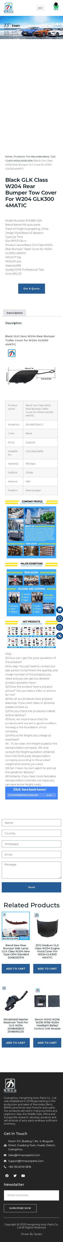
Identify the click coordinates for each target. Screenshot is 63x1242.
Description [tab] (15, 313)
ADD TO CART (15, 968)
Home (8, 156)
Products (19, 156)
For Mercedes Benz (37, 156)
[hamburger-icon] (40, 8)
